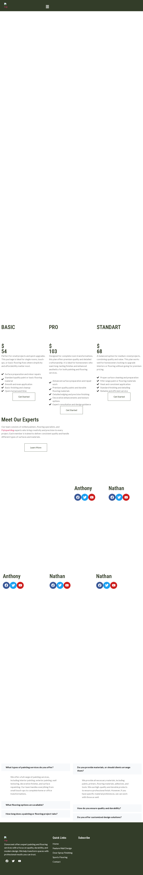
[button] (92, 7)
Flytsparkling (7, 430)
